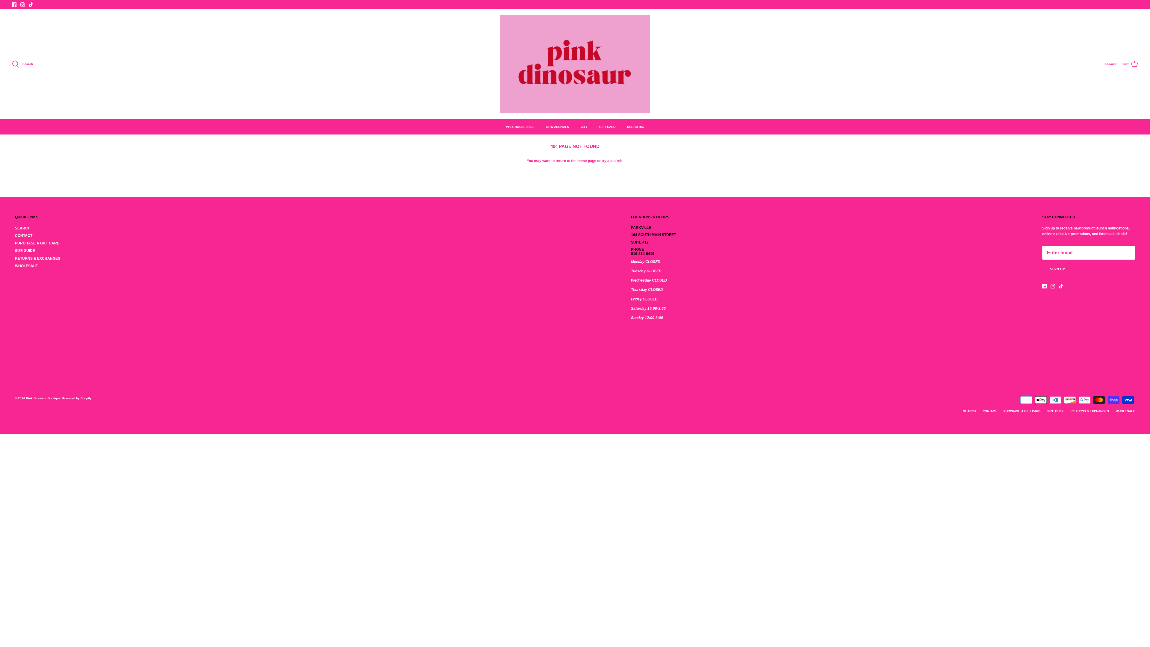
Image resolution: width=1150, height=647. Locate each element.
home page (586, 161)
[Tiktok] (31, 4)
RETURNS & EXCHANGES (37, 258)
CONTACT (23, 236)
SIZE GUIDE (25, 251)
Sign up (1057, 269)
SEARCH (23, 228)
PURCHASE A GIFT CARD (37, 243)
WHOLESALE (26, 266)
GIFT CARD (607, 127)
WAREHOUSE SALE (520, 127)
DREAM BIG (635, 127)
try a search (612, 161)
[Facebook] (14, 4)
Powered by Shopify (77, 398)
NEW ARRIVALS (557, 127)
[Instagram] (22, 4)
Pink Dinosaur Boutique (43, 398)
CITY (584, 127)
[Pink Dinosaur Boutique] (575, 64)
